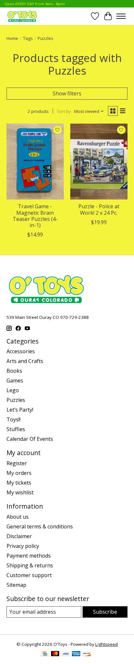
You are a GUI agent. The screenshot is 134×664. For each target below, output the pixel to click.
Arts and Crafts (25, 361)
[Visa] (65, 654)
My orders (19, 473)
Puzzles (16, 400)
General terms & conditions (40, 526)
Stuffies (16, 429)
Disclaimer (19, 536)
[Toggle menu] (120, 16)
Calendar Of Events (30, 438)
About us (18, 516)
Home (12, 38)
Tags (28, 38)
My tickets (19, 482)
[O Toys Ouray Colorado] (22, 16)
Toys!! (13, 419)
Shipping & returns (30, 565)
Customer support (29, 575)
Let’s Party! (20, 409)
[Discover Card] (86, 654)
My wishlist (20, 492)
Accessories (21, 351)
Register (17, 463)
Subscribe (105, 611)
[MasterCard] (55, 654)
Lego (13, 390)
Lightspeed (106, 644)
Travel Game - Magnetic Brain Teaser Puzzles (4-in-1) (35, 216)
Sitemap (16, 584)
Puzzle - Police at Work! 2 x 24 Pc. (98, 209)
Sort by (64, 111)
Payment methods (29, 555)
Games (15, 380)
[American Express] (76, 654)
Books (14, 370)
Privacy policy (23, 545)
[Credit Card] (45, 654)
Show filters (67, 93)
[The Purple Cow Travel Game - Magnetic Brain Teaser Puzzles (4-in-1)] (35, 161)
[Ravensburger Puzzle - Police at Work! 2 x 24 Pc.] (98, 161)
